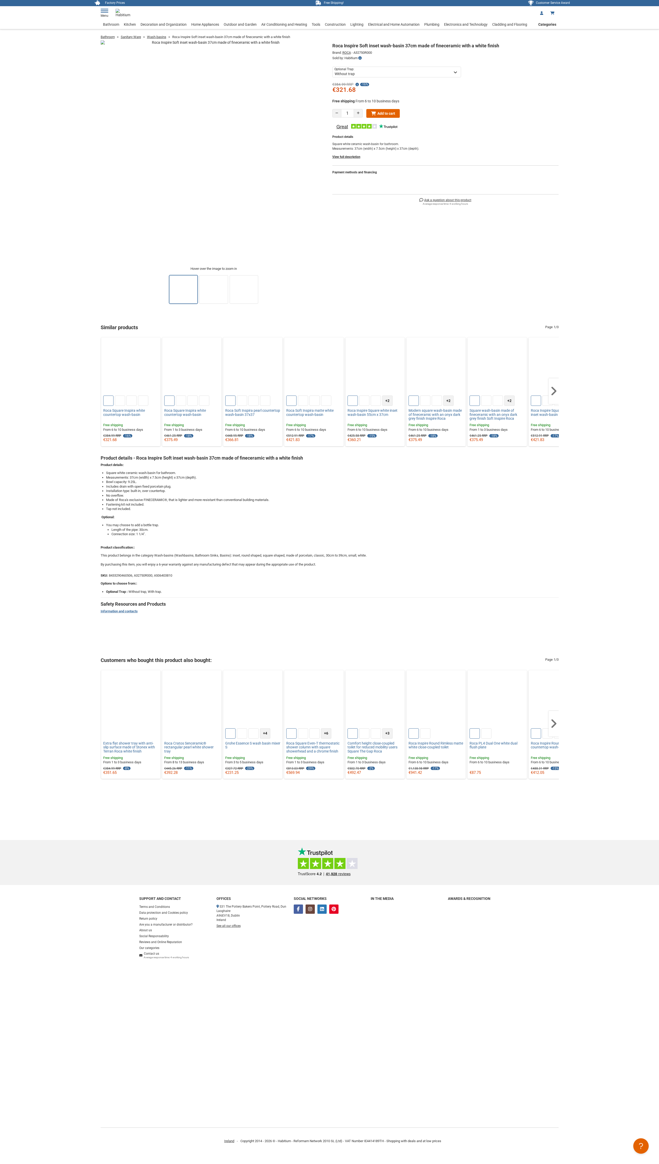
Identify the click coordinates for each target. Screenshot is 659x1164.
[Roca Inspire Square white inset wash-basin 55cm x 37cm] (375, 367)
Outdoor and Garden (240, 24)
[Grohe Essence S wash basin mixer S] (252, 699)
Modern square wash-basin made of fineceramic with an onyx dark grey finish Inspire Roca (435, 414)
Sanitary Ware (131, 37)
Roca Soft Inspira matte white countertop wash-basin (310, 412)
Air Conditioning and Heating (284, 24)
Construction (335, 24)
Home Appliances (205, 24)
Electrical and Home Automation (394, 24)
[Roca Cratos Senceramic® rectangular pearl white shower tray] (191, 699)
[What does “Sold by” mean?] (360, 58)
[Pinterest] (334, 909)
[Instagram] (310, 909)
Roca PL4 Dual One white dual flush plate (493, 745)
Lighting (356, 24)
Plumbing (431, 24)
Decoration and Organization (164, 24)
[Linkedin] (322, 909)
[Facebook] (298, 909)
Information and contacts (119, 611)
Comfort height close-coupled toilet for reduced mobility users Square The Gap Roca (372, 747)
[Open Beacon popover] (641, 1146)
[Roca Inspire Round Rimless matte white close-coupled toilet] (436, 699)
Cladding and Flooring (509, 24)
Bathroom (111, 24)
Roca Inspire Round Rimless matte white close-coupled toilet (436, 745)
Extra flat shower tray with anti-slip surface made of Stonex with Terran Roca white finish (129, 747)
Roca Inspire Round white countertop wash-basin (551, 745)
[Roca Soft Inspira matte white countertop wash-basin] (313, 367)
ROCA (346, 53)
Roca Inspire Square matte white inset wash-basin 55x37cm (557, 412)
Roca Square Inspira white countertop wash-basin (124, 412)
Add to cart (386, 113)
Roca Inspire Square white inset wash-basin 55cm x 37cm (372, 412)
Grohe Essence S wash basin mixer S (252, 745)
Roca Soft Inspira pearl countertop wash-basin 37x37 (252, 412)
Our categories (149, 948)
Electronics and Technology (466, 24)
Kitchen (130, 24)
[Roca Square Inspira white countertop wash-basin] (130, 367)
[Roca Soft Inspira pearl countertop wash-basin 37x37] (252, 367)
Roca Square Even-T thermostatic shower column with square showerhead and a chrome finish (313, 747)
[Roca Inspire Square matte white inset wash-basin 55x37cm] (558, 367)
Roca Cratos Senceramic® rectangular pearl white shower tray (189, 747)
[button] (554, 391)
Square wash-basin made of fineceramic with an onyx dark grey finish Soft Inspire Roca (493, 414)
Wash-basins (156, 37)
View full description (346, 157)
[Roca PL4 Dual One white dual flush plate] (497, 699)
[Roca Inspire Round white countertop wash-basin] (558, 699)
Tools (316, 24)
